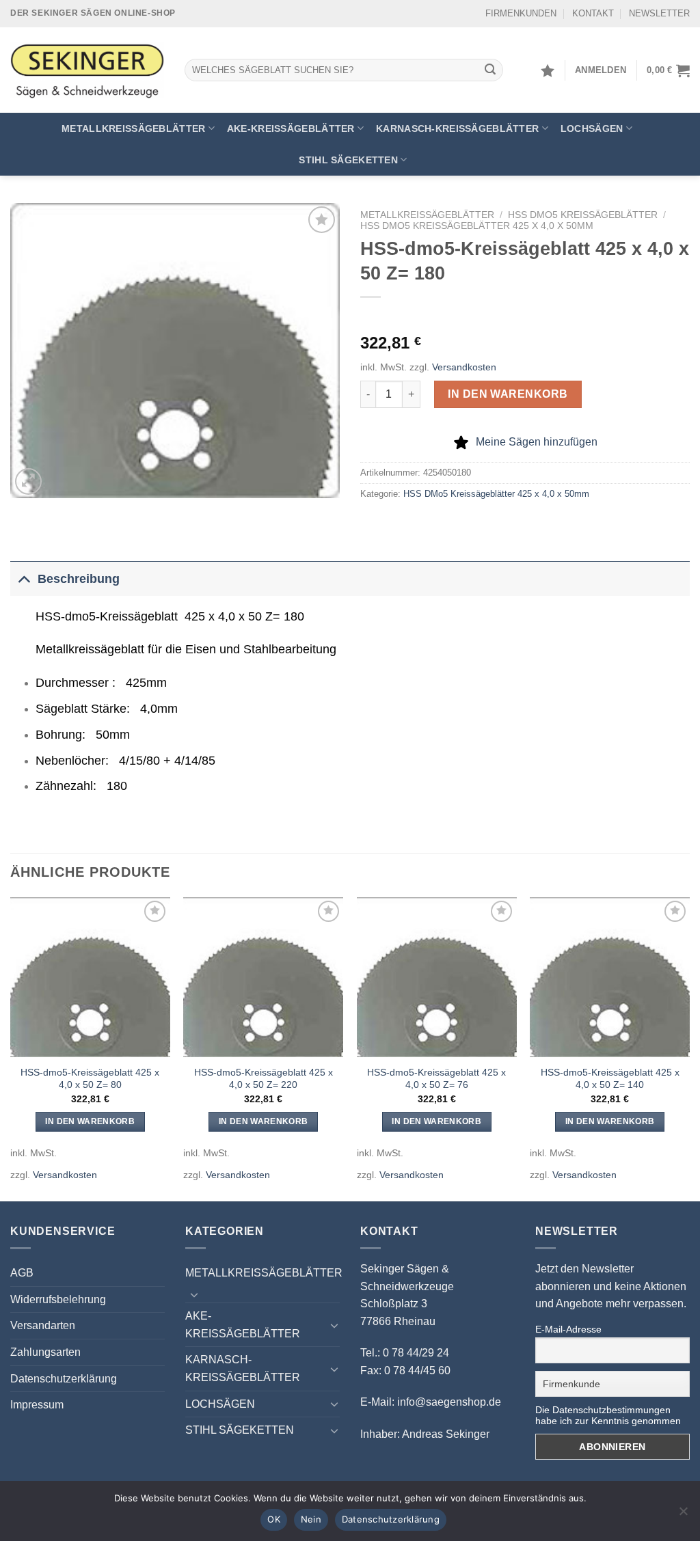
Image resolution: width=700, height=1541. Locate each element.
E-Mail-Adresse (568, 1329)
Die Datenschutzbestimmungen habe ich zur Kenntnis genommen (608, 1415)
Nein (311, 1519)
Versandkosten (464, 367)
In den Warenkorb (508, 394)
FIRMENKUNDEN (520, 13)
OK (273, 1519)
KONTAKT (593, 13)
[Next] (689, 1048)
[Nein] (683, 1515)
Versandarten (42, 1325)
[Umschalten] (23, 578)
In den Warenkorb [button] (90, 1121)
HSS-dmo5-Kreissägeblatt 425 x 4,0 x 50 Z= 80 (90, 1079)
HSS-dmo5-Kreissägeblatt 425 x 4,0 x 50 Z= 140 (610, 1079)
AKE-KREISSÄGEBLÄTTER (291, 128)
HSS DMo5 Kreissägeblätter (583, 215)
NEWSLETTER (659, 13)
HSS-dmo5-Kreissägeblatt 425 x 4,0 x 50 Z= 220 (263, 1079)
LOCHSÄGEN (592, 128)
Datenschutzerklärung (63, 1379)
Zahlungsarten (45, 1352)
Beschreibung (79, 579)
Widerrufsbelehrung (58, 1299)
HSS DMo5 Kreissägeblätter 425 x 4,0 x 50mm (476, 226)
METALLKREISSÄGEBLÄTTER (133, 128)
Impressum (37, 1404)
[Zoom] (28, 481)
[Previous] (11, 1048)
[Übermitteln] (490, 70)
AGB (21, 1273)
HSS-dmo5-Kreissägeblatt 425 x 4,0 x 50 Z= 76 (436, 1079)
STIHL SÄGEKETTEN (348, 159)
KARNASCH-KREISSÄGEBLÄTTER (457, 128)
